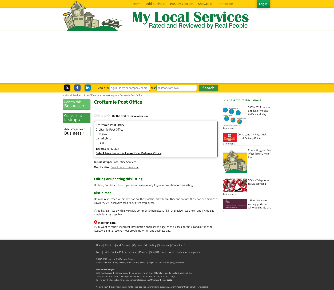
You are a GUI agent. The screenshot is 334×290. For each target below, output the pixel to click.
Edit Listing (150, 245)
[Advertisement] (167, 56)
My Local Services (127, 258)
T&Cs (106, 252)
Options (137, 245)
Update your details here (108, 185)
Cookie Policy (118, 252)
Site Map (132, 252)
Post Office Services (124, 162)
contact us (187, 227)
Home (99, 245)
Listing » (73, 117)
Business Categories (188, 252)
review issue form (185, 210)
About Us (110, 245)
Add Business (124, 245)
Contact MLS (178, 245)
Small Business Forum (162, 252)
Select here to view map (125, 167)
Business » (74, 104)
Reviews (144, 252)
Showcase (164, 245)
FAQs (99, 252)
